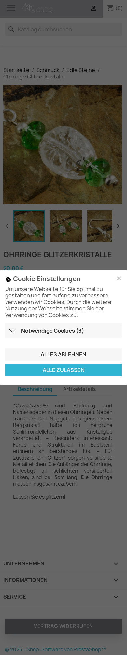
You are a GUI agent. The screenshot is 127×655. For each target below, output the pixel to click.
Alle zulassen (64, 370)
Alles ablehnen (63, 354)
